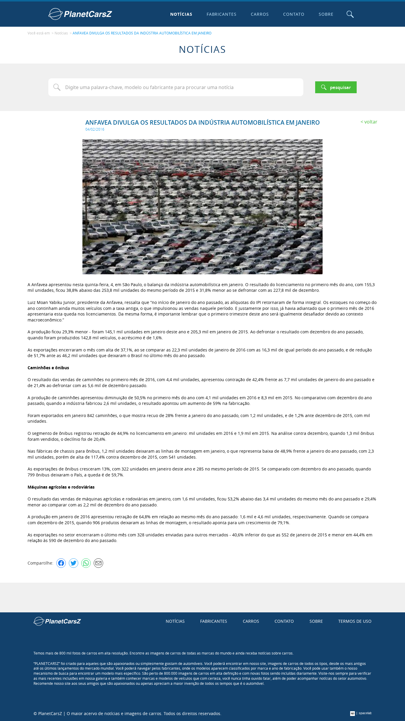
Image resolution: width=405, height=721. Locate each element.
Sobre (326, 14)
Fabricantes (222, 14)
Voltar (370, 121)
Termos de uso (354, 621)
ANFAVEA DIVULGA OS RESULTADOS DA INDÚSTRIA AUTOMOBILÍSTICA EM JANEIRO (142, 33)
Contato (293, 14)
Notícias (181, 14)
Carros (260, 14)
